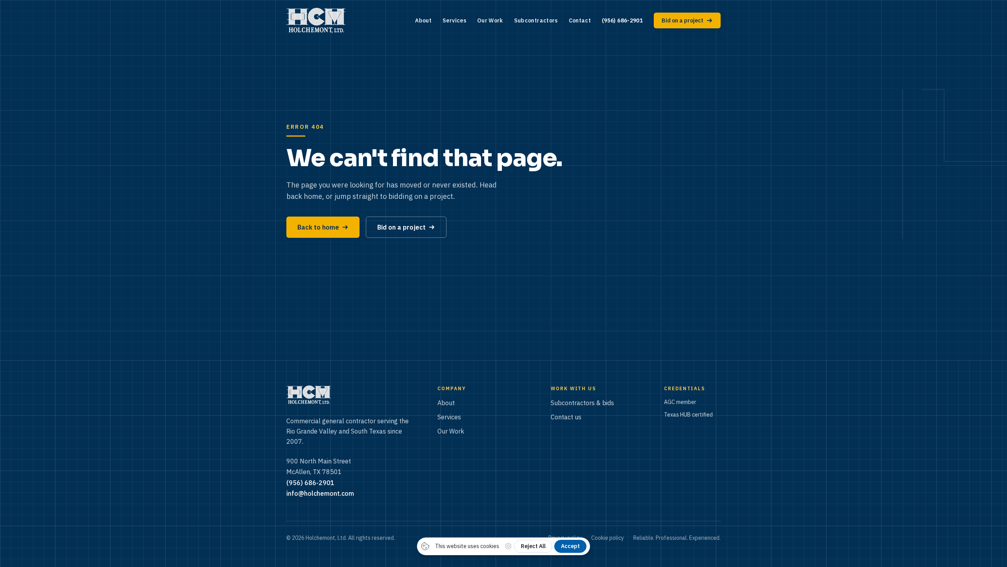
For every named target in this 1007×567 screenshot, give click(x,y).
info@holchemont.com (320, 493)
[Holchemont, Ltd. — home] (315, 20)
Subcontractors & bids (582, 403)
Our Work (490, 20)
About (423, 20)
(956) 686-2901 (622, 20)
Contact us (566, 417)
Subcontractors (536, 20)
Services (454, 20)
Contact (580, 20)
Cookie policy (607, 537)
